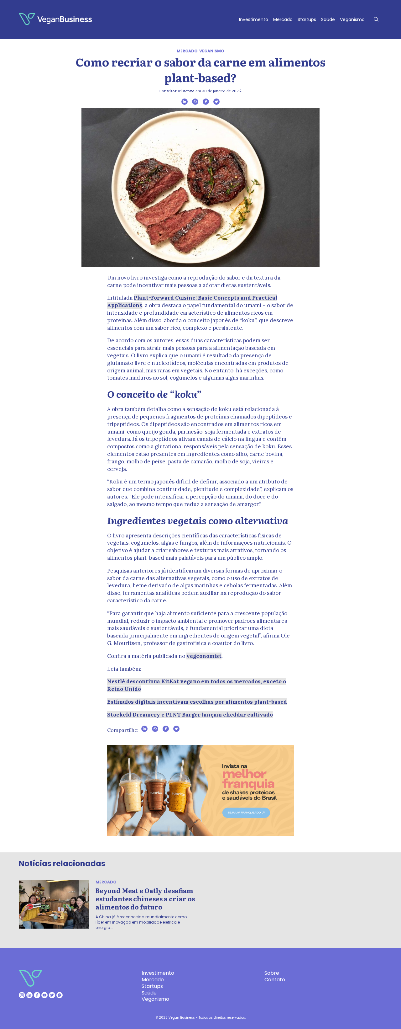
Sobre (271, 973)
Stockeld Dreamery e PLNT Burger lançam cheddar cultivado (190, 714)
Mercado (283, 19)
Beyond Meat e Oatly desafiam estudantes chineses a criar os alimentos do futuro (145, 898)
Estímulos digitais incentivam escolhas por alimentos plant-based (197, 701)
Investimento (253, 19)
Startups (307, 19)
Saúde (328, 19)
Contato (274, 979)
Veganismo (352, 19)
